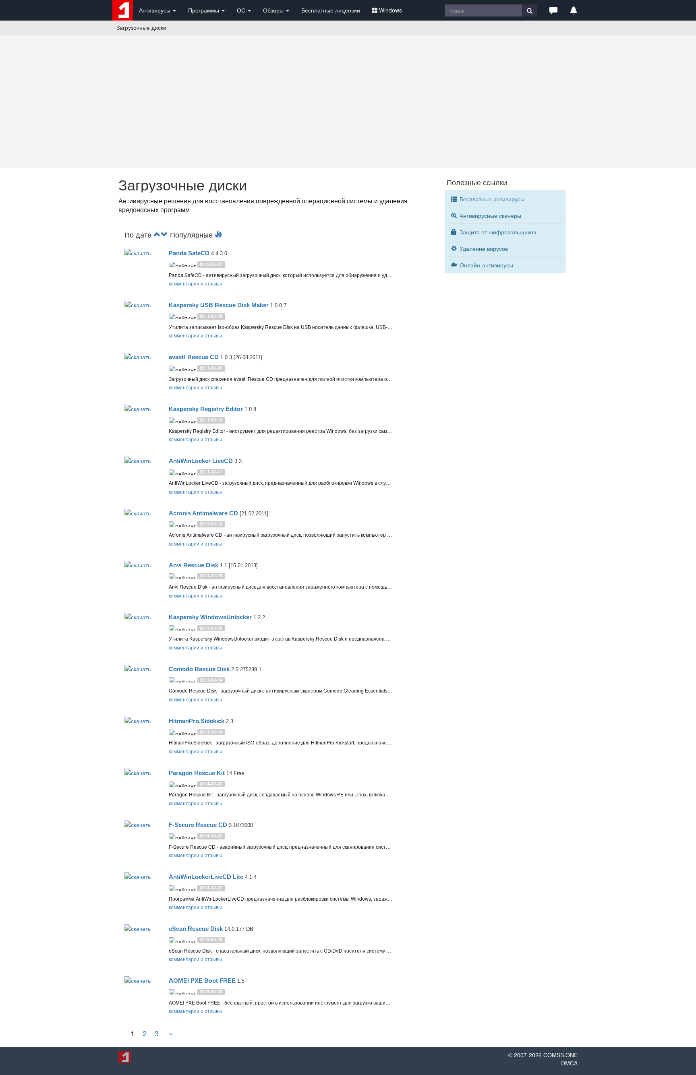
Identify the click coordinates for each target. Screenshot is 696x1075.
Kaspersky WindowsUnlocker (210, 617)
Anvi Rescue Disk (193, 565)
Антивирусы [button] (155, 10)
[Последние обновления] (157, 234)
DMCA (569, 1063)
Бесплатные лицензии (330, 10)
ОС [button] (242, 10)
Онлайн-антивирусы (485, 265)
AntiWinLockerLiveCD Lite (206, 876)
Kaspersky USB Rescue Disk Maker (219, 305)
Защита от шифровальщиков (497, 232)
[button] (553, 10)
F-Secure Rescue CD (198, 824)
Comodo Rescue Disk (199, 669)
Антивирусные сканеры (489, 215)
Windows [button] (390, 10)
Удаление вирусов (483, 248)
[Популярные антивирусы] (218, 234)
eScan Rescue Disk (196, 928)
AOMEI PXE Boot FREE (202, 980)
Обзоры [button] (274, 10)
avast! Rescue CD (194, 357)
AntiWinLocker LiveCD (201, 460)
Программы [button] (204, 10)
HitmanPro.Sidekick (196, 720)
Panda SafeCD (189, 253)
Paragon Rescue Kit (197, 772)
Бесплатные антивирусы (491, 199)
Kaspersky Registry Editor (206, 408)
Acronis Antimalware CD (203, 513)
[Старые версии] (164, 234)
